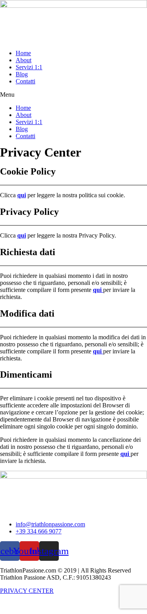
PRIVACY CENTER (27, 590)
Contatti (25, 81)
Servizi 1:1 (29, 67)
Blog (22, 74)
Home (23, 53)
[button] (73, 94)
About (23, 60)
